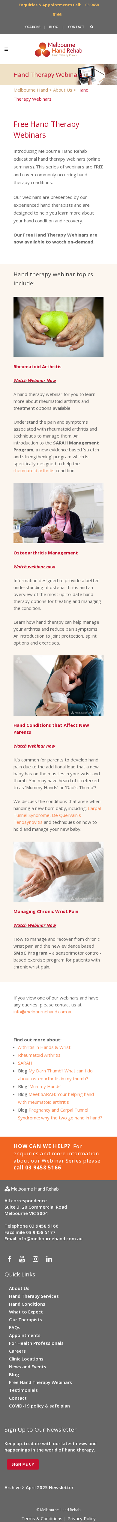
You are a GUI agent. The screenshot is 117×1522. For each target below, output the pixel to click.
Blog (14, 1374)
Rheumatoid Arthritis (39, 1055)
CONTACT (76, 26)
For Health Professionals (36, 1343)
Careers (17, 1351)
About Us (19, 1288)
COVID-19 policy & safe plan (39, 1406)
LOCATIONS (32, 26)
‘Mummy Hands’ (45, 1086)
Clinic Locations (26, 1359)
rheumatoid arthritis (34, 470)
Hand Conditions (27, 1304)
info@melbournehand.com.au (43, 1012)
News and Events (27, 1367)
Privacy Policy (82, 1518)
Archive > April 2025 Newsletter (39, 1487)
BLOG (53, 26)
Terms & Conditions (41, 1518)
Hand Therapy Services (34, 1296)
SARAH (25, 1063)
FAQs (14, 1327)
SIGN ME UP (23, 1464)
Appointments (24, 1335)
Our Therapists (25, 1319)
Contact (18, 1398)
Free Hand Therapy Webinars (40, 1382)
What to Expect (26, 1312)
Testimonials (23, 1390)
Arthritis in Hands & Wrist (44, 1047)
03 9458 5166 (43, 1226)
